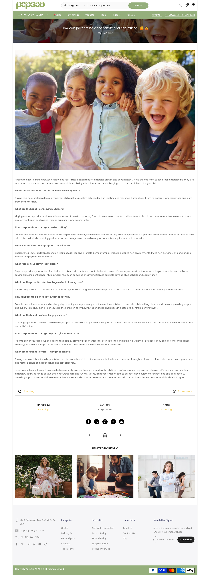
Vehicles (65, 543)
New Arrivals (73, 14)
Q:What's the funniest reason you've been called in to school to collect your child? (43, 465)
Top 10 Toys (67, 548)
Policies (131, 14)
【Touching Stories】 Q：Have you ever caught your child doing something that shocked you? (105, 465)
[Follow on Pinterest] (34, 544)
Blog (103, 14)
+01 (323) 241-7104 (176, 15)
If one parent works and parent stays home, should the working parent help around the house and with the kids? (166, 465)
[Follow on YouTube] (39, 544)
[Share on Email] (121, 421)
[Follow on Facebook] (16, 544)
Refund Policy (99, 538)
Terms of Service (101, 548)
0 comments (185, 391)
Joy (35, 471)
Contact (158, 15)
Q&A (51, 471)
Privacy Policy (99, 533)
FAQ (125, 538)
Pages (116, 14)
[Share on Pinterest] (105, 421)
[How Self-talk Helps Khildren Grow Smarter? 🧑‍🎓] (120, 435)
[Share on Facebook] (88, 421)
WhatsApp (190, 15)
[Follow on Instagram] (28, 544)
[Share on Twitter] (96, 421)
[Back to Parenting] (105, 435)
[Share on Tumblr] (113, 421)
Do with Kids (97, 471)
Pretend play (68, 538)
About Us (127, 528)
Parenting (29, 391)
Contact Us (129, 533)
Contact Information (103, 528)
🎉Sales (57, 14)
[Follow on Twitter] (22, 544)
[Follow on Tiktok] (45, 544)
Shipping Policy (100, 543)
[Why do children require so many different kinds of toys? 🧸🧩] (89, 435)
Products (89, 14)
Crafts (64, 528)
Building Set (67, 533)
